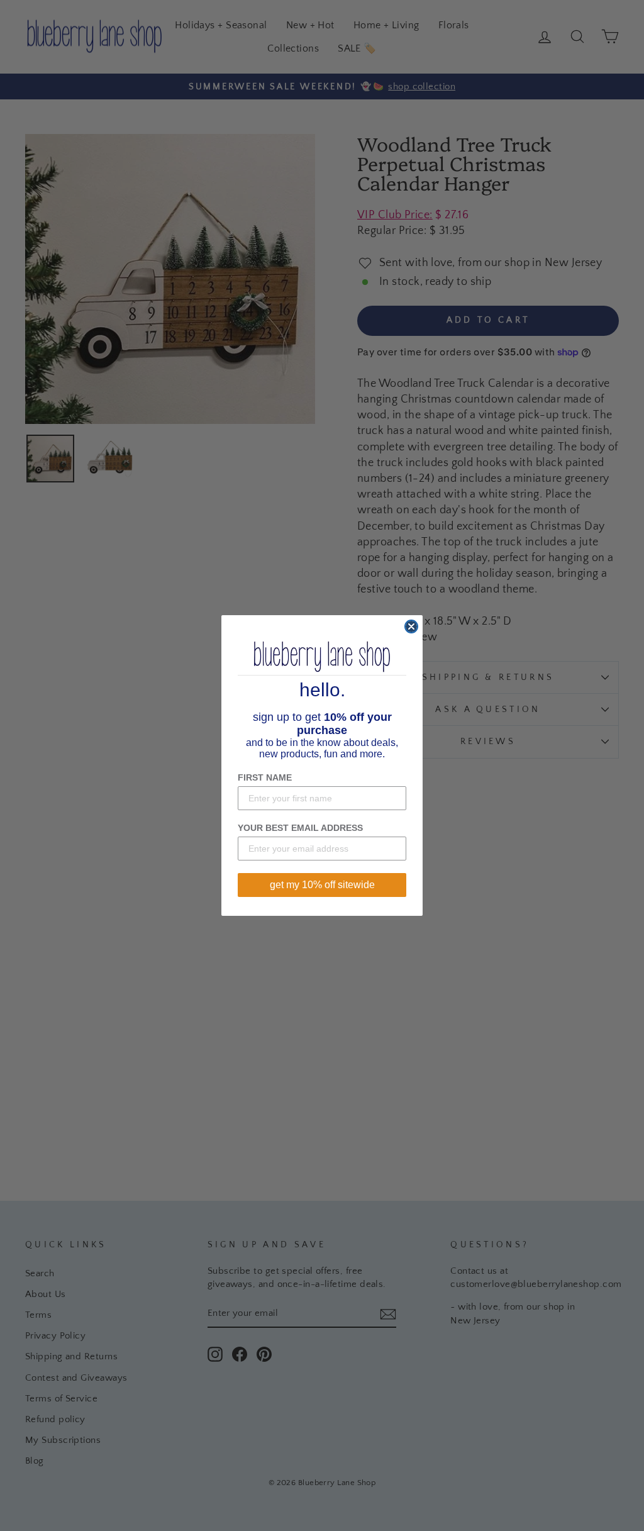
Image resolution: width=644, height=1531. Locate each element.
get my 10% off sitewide (322, 884)
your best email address (300, 828)
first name (265, 777)
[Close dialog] (411, 626)
